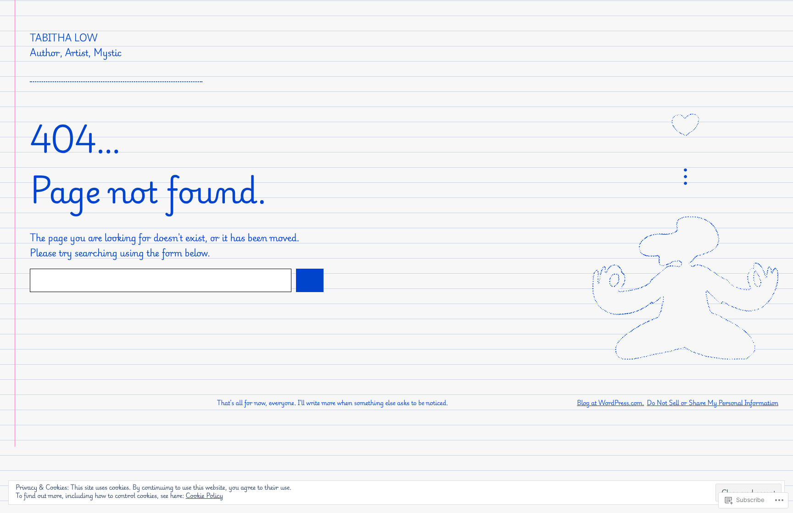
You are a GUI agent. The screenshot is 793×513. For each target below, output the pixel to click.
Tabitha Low (63, 37)
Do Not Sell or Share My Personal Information (712, 403)
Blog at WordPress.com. (610, 403)
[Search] (310, 280)
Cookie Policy (204, 496)
